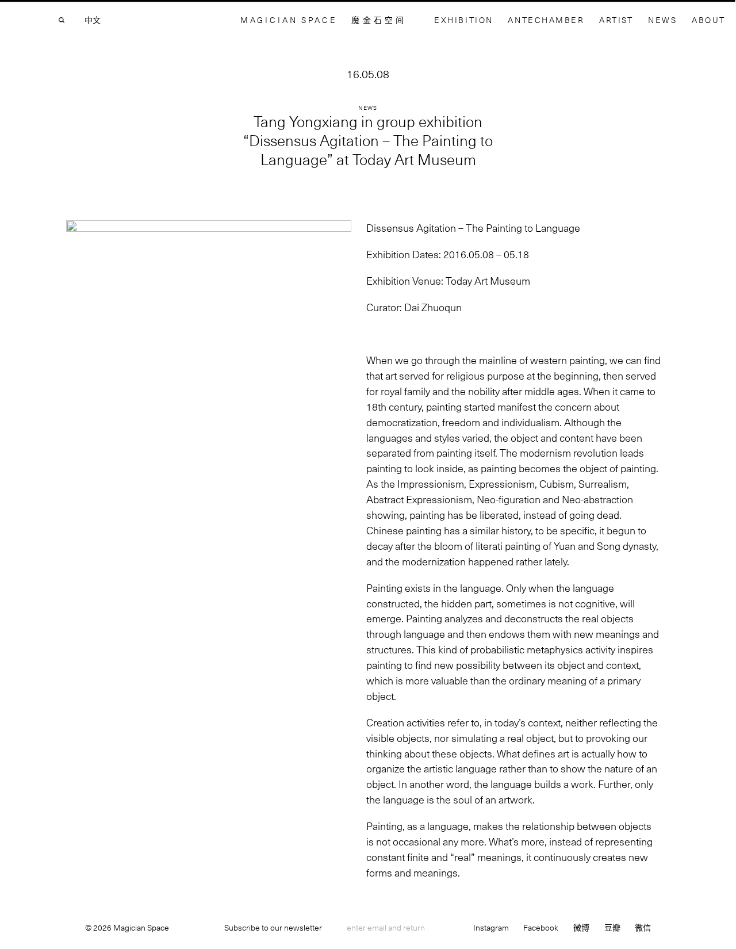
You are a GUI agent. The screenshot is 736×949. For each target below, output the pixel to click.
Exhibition (463, 20)
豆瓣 (612, 927)
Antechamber (546, 20)
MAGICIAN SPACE (289, 20)
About (709, 20)
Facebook (540, 927)
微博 (581, 927)
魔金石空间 (379, 20)
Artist (616, 20)
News (662, 20)
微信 (643, 927)
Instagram (491, 927)
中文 (93, 20)
